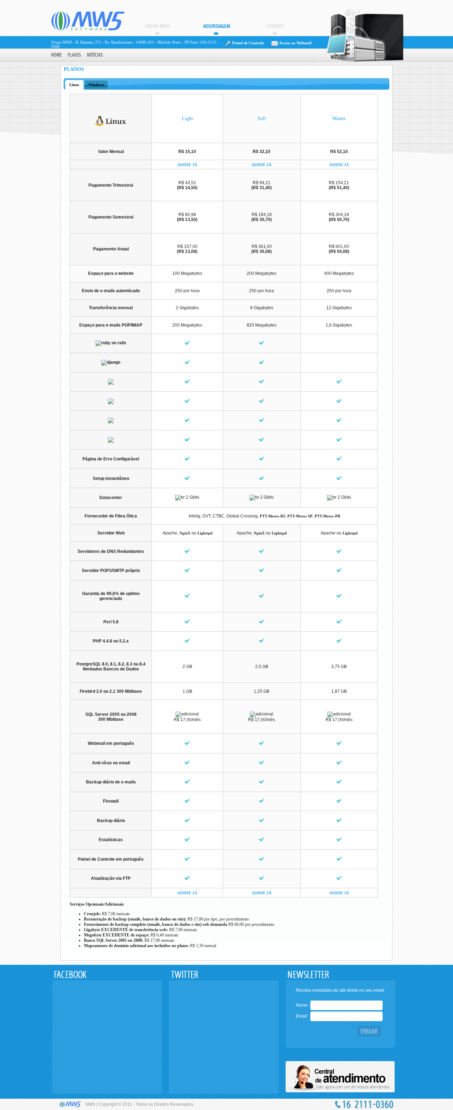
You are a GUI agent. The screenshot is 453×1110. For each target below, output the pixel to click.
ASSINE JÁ (187, 165)
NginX (184, 533)
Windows (96, 85)
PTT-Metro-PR (327, 516)
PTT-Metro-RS (272, 516)
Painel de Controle (247, 43)
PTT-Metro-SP (299, 516)
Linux (74, 85)
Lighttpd (204, 533)
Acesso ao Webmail (294, 43)
